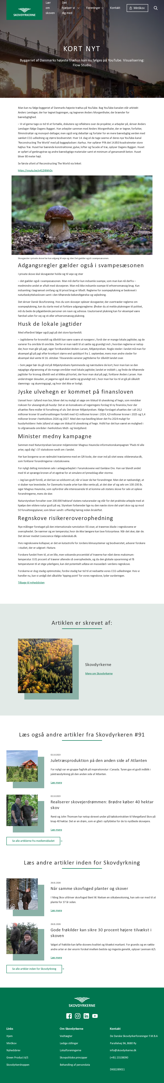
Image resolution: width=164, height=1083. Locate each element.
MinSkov (139, 8)
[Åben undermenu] (78, 8)
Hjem (9, 1036)
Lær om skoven (50, 8)
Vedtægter (66, 1036)
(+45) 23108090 (119, 1057)
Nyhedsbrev (13, 1050)
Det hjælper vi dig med (68, 8)
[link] (24, 10)
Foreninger (93, 8)
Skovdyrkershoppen (17, 1064)
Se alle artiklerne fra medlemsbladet (33, 841)
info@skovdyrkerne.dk (123, 1050)
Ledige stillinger (69, 1043)
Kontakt (115, 8)
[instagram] (77, 1016)
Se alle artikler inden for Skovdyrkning (34, 969)
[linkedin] (86, 1016)
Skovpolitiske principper (73, 1057)
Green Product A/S (17, 1057)
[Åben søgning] (154, 8)
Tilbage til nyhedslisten (31, 582)
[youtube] (95, 1016)
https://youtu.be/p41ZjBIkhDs (35, 170)
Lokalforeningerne (70, 1050)
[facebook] (69, 1016)
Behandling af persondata (75, 1064)
